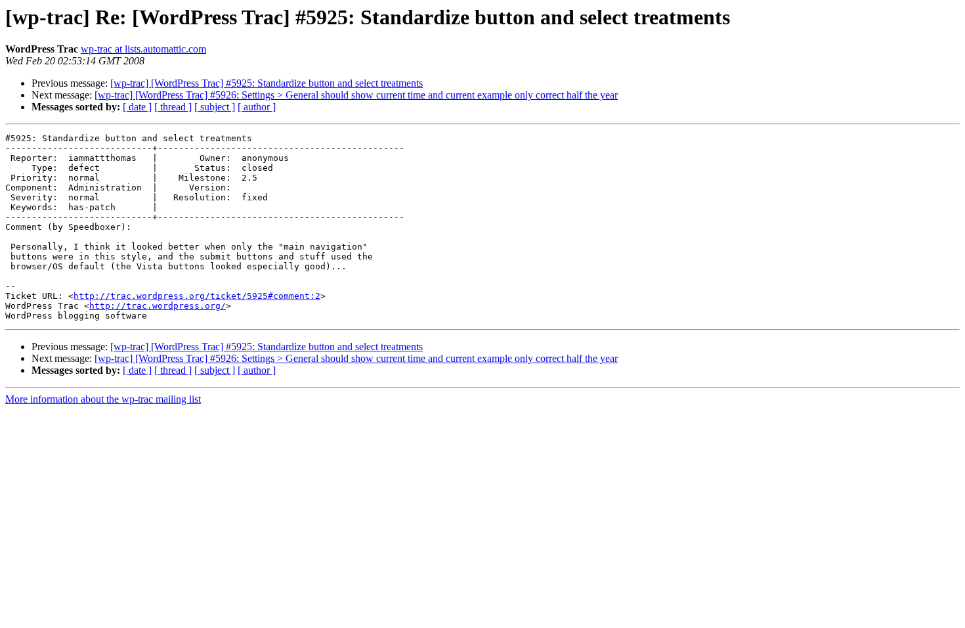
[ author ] (257, 106)
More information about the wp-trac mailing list (103, 399)
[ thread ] (173, 106)
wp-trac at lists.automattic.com (143, 49)
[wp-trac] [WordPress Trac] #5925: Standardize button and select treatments (266, 83)
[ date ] (137, 106)
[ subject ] (214, 106)
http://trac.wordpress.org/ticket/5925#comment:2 (197, 296)
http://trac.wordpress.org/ (157, 306)
